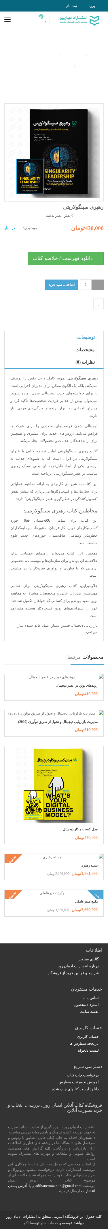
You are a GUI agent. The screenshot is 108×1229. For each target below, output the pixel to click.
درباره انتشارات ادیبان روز (78, 966)
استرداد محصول (86, 1004)
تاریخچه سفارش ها (84, 1043)
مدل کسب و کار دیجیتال (80, 829)
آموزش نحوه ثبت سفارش (78, 1082)
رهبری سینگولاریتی (51, 65)
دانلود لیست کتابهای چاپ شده (75, 1089)
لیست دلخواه (88, 1050)
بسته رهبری (89, 865)
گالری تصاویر (89, 959)
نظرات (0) (85, 362)
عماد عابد (42, 625)
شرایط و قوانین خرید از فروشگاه (73, 973)
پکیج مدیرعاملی (86, 901)
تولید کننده (73, 55)
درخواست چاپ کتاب (83, 1075)
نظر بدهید (54, 215)
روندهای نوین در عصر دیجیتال (77, 685)
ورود (92, 6)
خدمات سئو (49, 1223)
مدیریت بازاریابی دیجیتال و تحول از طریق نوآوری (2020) (58, 722)
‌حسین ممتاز (60, 625)
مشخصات (85, 349)
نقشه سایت (89, 1011)
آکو (26, 1223)
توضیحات (86, 337)
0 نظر (68, 215)
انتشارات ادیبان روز (35, 55)
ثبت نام (71, 6)
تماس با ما (90, 998)
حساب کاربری (88, 1036)
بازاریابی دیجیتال (85, 625)
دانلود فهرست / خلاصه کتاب (63, 258)
